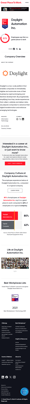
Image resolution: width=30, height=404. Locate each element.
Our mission (18, 360)
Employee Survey (5, 330)
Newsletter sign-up (6, 364)
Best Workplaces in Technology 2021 (15, 311)
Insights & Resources (21, 339)
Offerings (4, 323)
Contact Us (18, 369)
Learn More (15, 190)
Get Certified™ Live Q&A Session (7, 335)
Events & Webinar (7, 357)
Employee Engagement (20, 344)
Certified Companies (20, 326)
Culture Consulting (6, 332)
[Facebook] (6, 377)
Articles (17, 342)
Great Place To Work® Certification (7, 327)
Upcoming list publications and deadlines (21, 331)
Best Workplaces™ (20, 323)
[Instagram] (14, 377)
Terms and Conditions (6, 387)
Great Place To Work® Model (20, 363)
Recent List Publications (20, 328)
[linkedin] (2, 377)
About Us (18, 357)
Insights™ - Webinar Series (8, 360)
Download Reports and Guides (20, 349)
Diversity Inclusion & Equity (21, 346)
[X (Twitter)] (10, 377)
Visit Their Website (15, 163)
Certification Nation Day (7, 362)
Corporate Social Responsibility (19, 366)
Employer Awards (5, 338)
